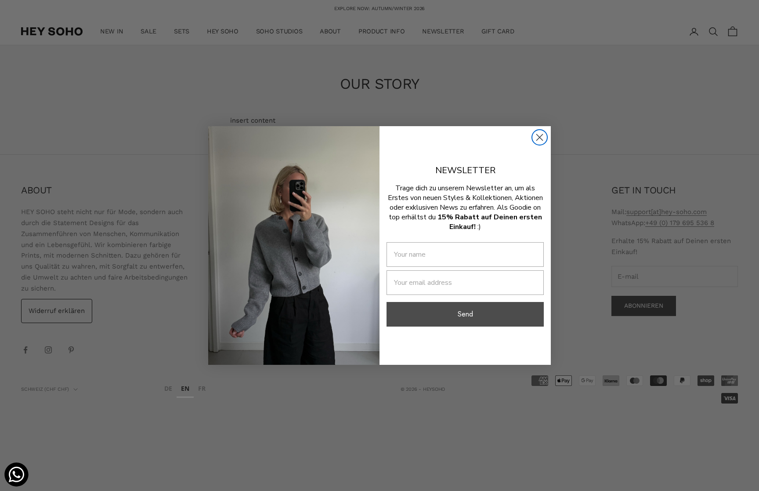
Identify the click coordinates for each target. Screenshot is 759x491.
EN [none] (185, 388)
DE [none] (168, 388)
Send (465, 314)
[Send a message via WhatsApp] (16, 474)
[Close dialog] (539, 137)
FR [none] (202, 388)
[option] (168, 390)
